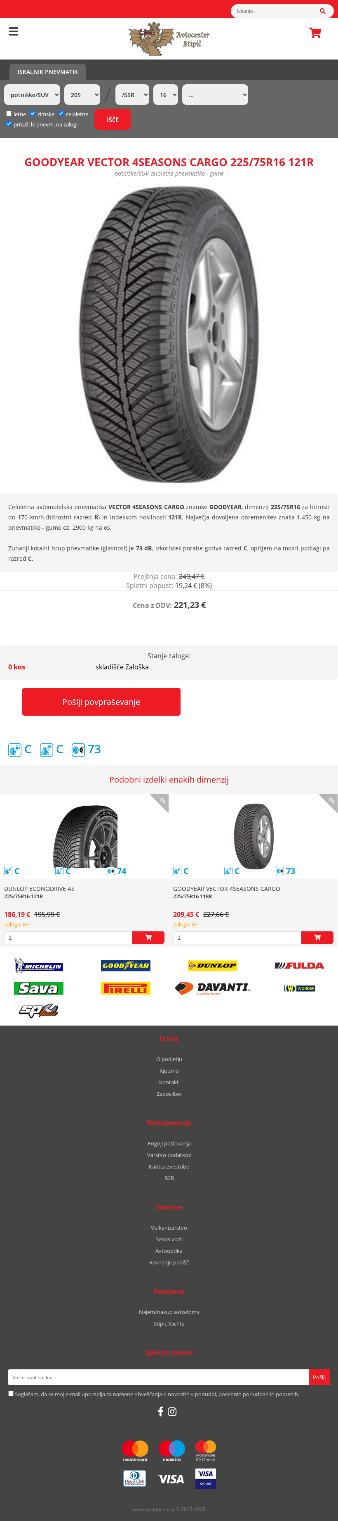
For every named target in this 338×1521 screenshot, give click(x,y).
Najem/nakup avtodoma (169, 1312)
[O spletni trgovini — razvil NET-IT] (314, 1510)
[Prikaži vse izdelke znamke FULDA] (299, 965)
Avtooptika (169, 1250)
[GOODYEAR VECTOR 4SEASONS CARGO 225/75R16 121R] (169, 334)
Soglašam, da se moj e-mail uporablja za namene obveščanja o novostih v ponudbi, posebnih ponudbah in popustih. (157, 1394)
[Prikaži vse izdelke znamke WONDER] (299, 988)
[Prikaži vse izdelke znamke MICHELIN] (38, 965)
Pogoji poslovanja (169, 1143)
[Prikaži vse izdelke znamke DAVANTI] (212, 988)
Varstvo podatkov (169, 1155)
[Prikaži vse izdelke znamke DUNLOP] (212, 965)
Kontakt (169, 1082)
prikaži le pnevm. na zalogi (45, 124)
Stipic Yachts (169, 1323)
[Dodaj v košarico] (148, 937)
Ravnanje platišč (169, 1262)
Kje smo (169, 1070)
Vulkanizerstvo (169, 1227)
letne (20, 114)
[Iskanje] (327, 11)
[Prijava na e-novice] (319, 1377)
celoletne (77, 114)
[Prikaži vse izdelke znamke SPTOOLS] (38, 1011)
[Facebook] (160, 1411)
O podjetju (169, 1059)
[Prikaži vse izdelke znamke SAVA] (38, 988)
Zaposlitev (169, 1093)
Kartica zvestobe (169, 1166)
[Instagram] (172, 1411)
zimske (46, 114)
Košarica (313, 32)
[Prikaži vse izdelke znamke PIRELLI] (125, 988)
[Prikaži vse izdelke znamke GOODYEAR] (125, 965)
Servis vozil (169, 1239)
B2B (169, 1178)
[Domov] (169, 39)
